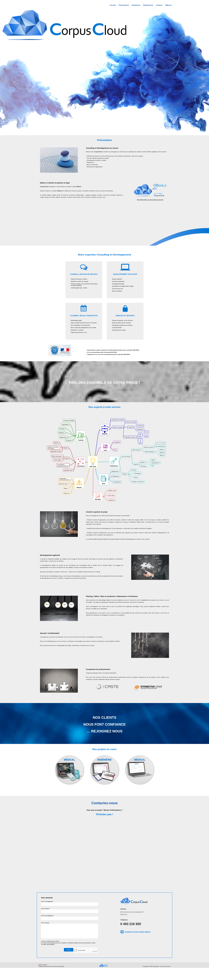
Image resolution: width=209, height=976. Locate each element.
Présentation (124, 5)
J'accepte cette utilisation (48, 944)
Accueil (113, 5)
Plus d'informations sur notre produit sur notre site (150, 199)
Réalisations (148, 5)
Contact (159, 5)
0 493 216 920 (130, 924)
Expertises (136, 5)
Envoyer (68, 949)
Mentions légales (42, 964)
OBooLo (168, 5)
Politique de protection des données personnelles (51, 966)
